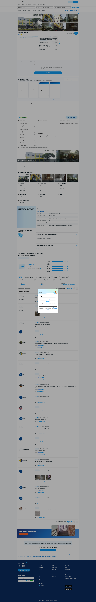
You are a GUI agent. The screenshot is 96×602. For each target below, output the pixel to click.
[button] (48, 301)
